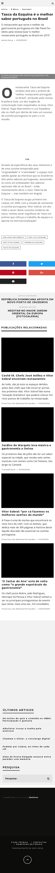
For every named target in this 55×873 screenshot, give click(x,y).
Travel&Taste (8, 470)
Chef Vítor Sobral (11, 242)
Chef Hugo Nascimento (13, 237)
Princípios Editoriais (29, 844)
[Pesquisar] (53, 3)
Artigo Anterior (27, 296)
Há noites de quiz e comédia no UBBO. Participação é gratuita (27, 719)
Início (4, 9)
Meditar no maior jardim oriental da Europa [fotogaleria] (27, 313)
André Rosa (7, 40)
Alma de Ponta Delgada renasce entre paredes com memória (27, 758)
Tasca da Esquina (11, 248)
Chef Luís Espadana (37, 237)
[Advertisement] (27, 139)
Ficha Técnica (19, 842)
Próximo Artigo (27, 307)
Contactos (40, 842)
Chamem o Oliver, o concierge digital (26, 739)
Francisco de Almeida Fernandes (19, 403)
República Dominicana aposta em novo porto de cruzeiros (27, 301)
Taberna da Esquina (33, 242)
